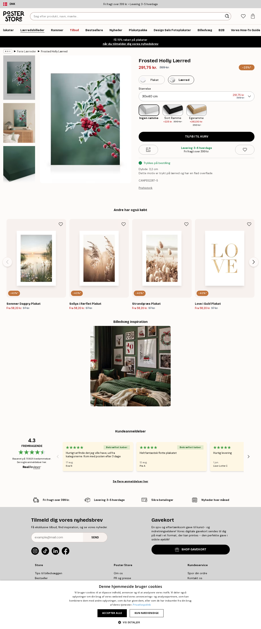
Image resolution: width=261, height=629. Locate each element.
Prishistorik (146, 188)
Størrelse (145, 88)
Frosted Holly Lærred (54, 51)
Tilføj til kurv (196, 136)
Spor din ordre (197, 573)
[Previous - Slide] (135, 115)
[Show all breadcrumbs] (7, 51)
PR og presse (122, 578)
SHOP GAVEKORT (193, 549)
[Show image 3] (19, 168)
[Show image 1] (19, 77)
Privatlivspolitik (142, 604)
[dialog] (130, 605)
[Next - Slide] (257, 115)
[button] (130, 622)
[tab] (243, 16)
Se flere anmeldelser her (130, 481)
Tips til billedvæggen (48, 573)
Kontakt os (195, 578)
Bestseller (41, 578)
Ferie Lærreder (26, 51)
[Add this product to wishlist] (244, 150)
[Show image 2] (19, 123)
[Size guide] (148, 150)
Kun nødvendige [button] (147, 613)
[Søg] (227, 16)
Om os (118, 573)
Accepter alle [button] (112, 613)
